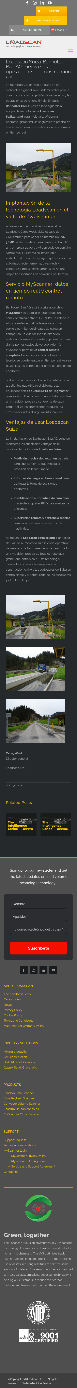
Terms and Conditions (18, 1020)
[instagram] (35, 3)
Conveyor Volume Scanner (22, 1103)
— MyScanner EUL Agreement (29, 1161)
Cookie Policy (13, 1015)
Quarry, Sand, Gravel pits (20, 1067)
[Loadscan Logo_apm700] (23, 40)
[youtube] (50, 3)
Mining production (16, 1051)
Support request (15, 1140)
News (8, 1004)
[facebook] (27, 3)
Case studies (12, 999)
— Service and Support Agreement (31, 1166)
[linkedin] (42, 3)
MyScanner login (15, 1150)
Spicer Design (43, 1383)
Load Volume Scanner (19, 1093)
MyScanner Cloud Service (21, 1114)
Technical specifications (20, 1145)
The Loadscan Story (17, 994)
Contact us (11, 1172)
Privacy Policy (13, 1010)
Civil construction (15, 1057)
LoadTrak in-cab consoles (21, 1109)
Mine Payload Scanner (19, 1098)
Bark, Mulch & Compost (20, 1062)
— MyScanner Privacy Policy (27, 1156)
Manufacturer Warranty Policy (24, 1026)
